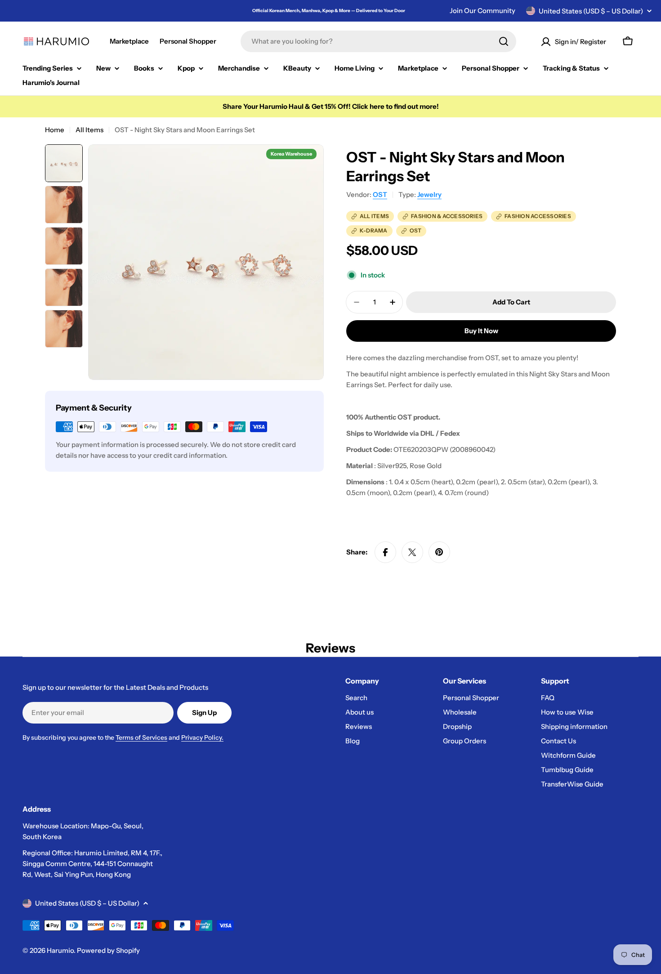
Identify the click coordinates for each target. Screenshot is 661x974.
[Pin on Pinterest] (439, 552)
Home (54, 129)
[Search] (503, 41)
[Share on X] (412, 552)
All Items (89, 129)
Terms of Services (141, 737)
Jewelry (429, 194)
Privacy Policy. (202, 737)
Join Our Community (482, 10)
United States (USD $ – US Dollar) (591, 11)
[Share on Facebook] (385, 552)
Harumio (60, 950)
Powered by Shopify (108, 950)
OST (380, 194)
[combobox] (378, 41)
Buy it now (481, 330)
